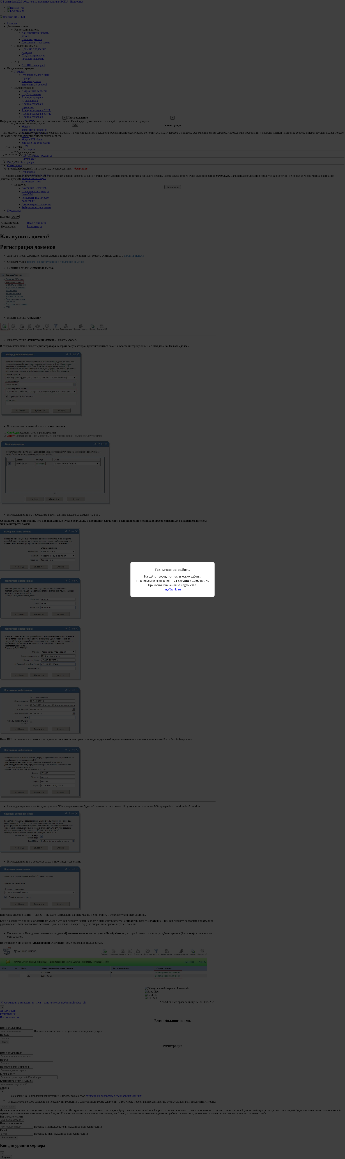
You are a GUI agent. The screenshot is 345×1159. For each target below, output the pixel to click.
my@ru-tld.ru (172, 589)
